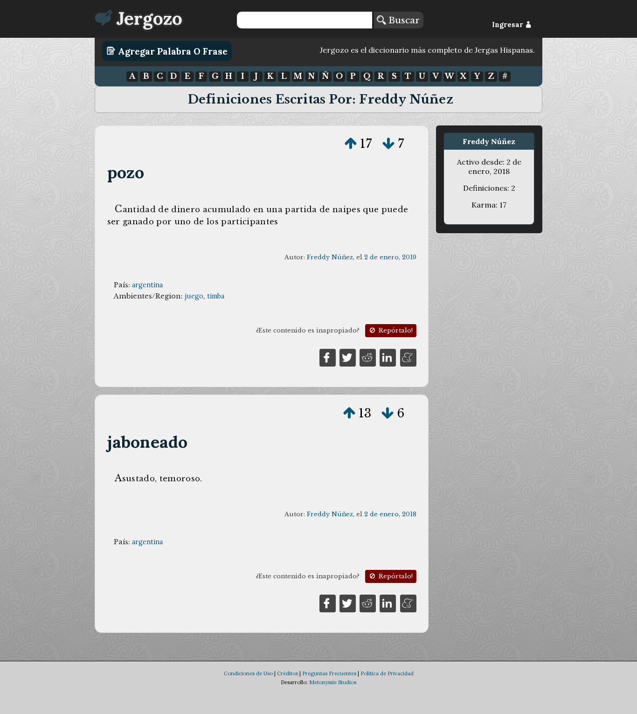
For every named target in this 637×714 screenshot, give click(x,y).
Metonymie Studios (332, 682)
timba (215, 296)
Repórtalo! (395, 330)
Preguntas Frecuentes (329, 673)
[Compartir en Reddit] (368, 356)
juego (194, 296)
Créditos (287, 673)
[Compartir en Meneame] (408, 356)
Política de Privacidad (387, 673)
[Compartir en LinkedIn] (388, 356)
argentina (147, 285)
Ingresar (508, 25)
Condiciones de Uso (248, 673)
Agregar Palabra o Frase (172, 50)
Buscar (403, 20)
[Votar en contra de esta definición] (388, 143)
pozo (126, 172)
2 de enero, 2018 (390, 514)
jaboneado (147, 441)
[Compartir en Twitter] (347, 356)
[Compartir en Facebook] (327, 356)
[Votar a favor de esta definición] (351, 143)
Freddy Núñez (330, 257)
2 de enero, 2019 (390, 257)
